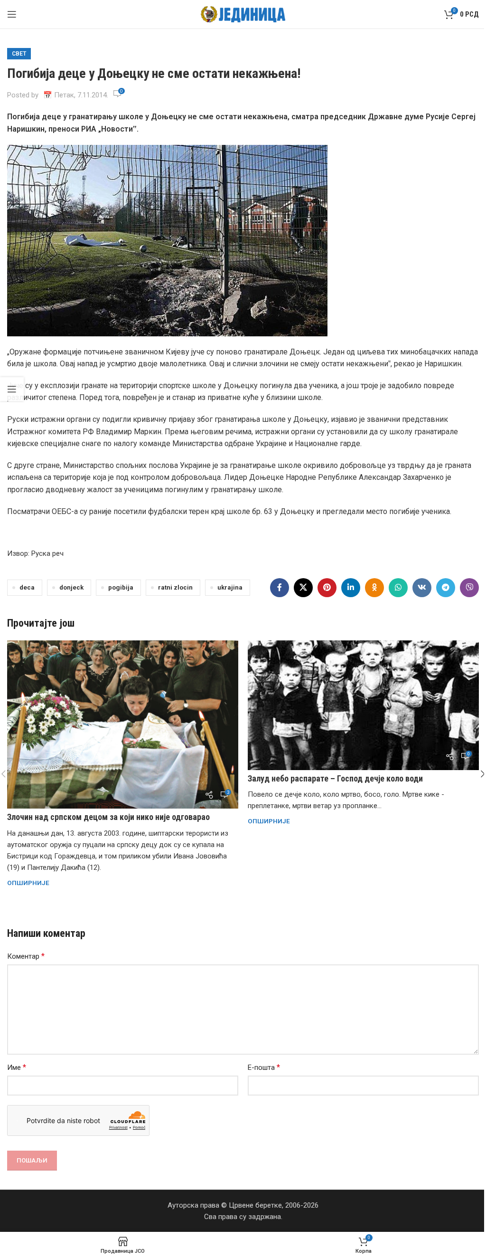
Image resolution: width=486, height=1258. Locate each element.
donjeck (71, 587)
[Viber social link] (469, 587)
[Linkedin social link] (350, 587)
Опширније (28, 882)
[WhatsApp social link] (398, 587)
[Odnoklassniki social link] (374, 587)
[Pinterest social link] (327, 587)
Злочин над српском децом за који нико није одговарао (108, 817)
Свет (19, 53)
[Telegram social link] (445, 587)
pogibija (120, 587)
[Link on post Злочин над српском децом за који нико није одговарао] (122, 724)
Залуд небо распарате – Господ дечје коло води (335, 778)
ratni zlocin (175, 587)
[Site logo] (243, 14)
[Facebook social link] (279, 587)
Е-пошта (264, 1067)
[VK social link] (421, 587)
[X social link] (303, 587)
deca (27, 587)
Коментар (26, 956)
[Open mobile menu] (11, 14)
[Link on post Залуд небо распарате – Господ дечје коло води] (363, 705)
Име (16, 1067)
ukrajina (230, 587)
